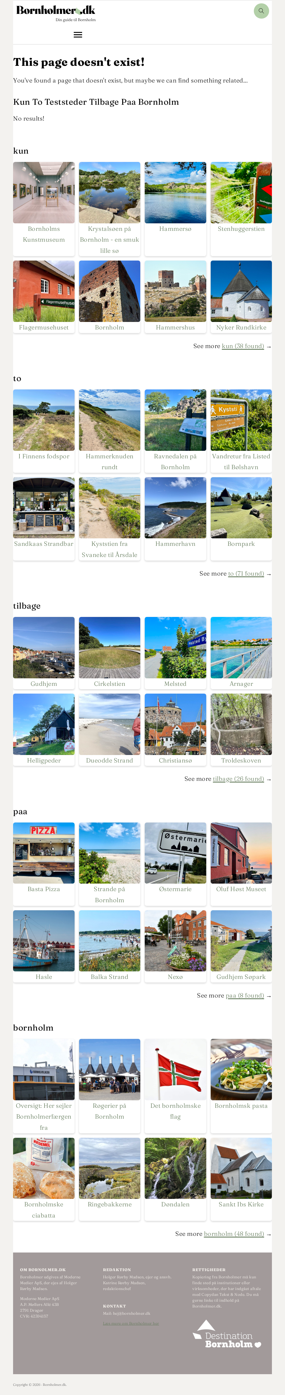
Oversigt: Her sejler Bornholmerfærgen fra (44, 1116)
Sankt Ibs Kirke (241, 1204)
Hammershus (175, 327)
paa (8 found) (245, 995)
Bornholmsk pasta (241, 1105)
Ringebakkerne (110, 1204)
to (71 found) (246, 573)
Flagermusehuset (44, 327)
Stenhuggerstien (241, 228)
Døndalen (175, 1204)
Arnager (241, 684)
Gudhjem (44, 684)
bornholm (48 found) (234, 1234)
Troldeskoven (241, 760)
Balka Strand (109, 977)
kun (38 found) (243, 346)
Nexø (175, 977)
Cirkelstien (110, 684)
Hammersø (175, 228)
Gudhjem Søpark (241, 977)
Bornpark (241, 544)
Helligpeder (44, 760)
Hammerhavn (175, 544)
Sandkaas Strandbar (43, 544)
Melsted (175, 684)
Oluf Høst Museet (241, 889)
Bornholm (109, 327)
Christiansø (175, 760)
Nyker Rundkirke (241, 327)
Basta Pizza (44, 889)
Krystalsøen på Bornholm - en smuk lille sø (109, 239)
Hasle (44, 977)
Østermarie (175, 889)
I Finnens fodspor (44, 456)
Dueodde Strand (109, 760)
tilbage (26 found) (238, 778)
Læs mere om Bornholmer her (131, 1323)
